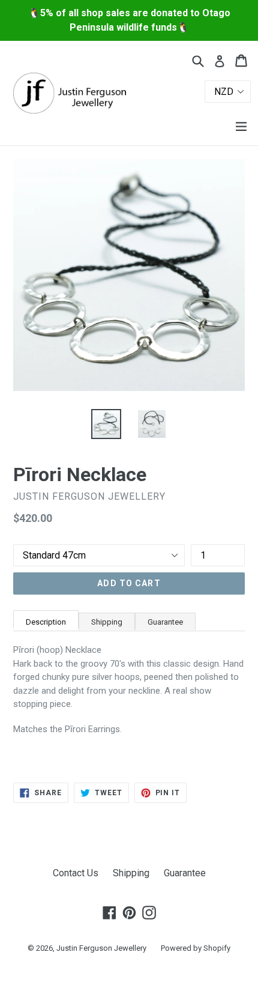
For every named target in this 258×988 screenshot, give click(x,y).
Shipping (106, 621)
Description (46, 621)
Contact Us (75, 873)
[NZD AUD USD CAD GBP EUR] (190, 91)
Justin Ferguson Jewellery (101, 948)
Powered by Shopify (195, 948)
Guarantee (165, 621)
